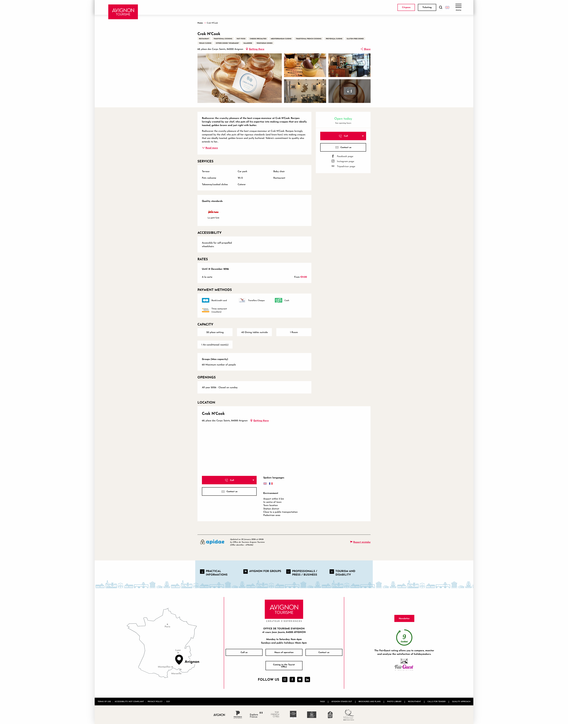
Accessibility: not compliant (129, 701)
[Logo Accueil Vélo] (330, 714)
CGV (168, 701)
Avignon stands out (341, 701)
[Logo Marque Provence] (237, 715)
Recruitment (414, 701)
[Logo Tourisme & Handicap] (311, 714)
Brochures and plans (370, 701)
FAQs (322, 701)
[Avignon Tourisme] (123, 11)
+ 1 (349, 91)
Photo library (394, 701)
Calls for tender (436, 701)
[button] (440, 7)
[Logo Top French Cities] (274, 714)
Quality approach (461, 701)
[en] (447, 7)
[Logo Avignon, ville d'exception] (219, 714)
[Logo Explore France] (256, 715)
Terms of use (104, 701)
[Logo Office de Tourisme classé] (293, 715)
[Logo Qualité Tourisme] (348, 714)
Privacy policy (155, 701)
